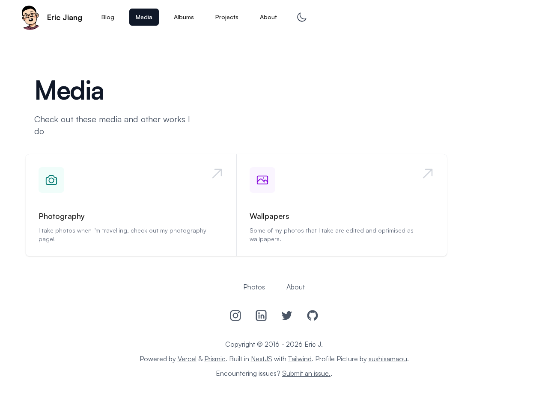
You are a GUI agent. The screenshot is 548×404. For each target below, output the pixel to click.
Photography (62, 216)
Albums (184, 17)
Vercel (187, 358)
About (268, 17)
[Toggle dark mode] (301, 17)
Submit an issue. (306, 373)
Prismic (215, 358)
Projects (226, 17)
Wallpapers (269, 216)
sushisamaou (388, 358)
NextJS (261, 358)
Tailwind (300, 358)
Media (144, 17)
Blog (107, 17)
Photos (254, 287)
